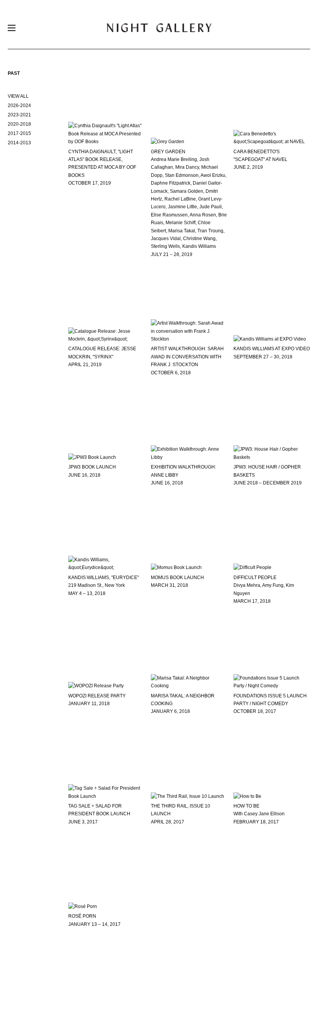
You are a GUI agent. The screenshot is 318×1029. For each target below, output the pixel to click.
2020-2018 (19, 124)
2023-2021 (19, 115)
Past (14, 73)
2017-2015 (19, 133)
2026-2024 (19, 105)
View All (18, 96)
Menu (11, 30)
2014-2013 (19, 142)
